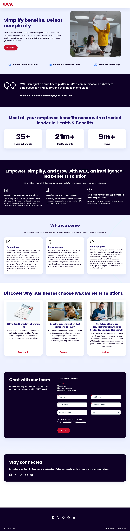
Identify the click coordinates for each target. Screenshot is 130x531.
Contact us (10, 48)
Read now (22, 352)
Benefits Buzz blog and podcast (38, 469)
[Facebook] (26, 475)
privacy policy (67, 422)
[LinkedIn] (10, 475)
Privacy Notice (110, 528)
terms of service (81, 422)
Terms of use (121, 528)
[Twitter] (16, 475)
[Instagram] (21, 475)
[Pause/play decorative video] (75, 54)
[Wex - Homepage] (8, 4)
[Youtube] (31, 475)
